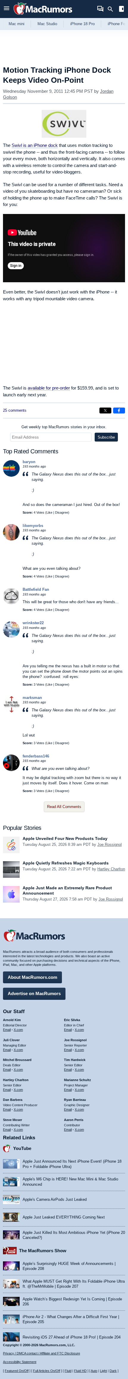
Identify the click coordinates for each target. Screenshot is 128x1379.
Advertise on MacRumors (34, 993)
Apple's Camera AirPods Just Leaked (55, 1199)
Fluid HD (80, 1370)
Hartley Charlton (111, 869)
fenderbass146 (36, 756)
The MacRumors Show (42, 1250)
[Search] (112, 9)
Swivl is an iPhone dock (35, 145)
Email (7, 1029)
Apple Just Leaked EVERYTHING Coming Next (64, 1217)
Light (103, 1370)
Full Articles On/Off (46, 1370)
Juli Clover (11, 1040)
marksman (32, 697)
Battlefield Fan (36, 589)
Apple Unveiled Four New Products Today (65, 838)
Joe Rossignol (109, 844)
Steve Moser (12, 1120)
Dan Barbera (12, 1099)
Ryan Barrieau (75, 1099)
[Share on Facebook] (119, 410)
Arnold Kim (12, 1020)
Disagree (61, 512)
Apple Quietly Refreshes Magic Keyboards (66, 863)
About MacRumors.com (32, 977)
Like (49, 512)
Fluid (68, 1370)
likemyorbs (33, 525)
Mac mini (16, 24)
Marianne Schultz (77, 1080)
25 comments (14, 410)
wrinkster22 (33, 623)
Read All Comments (64, 806)
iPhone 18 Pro (82, 24)
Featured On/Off (17, 1370)
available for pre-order (49, 387)
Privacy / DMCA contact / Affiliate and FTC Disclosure (41, 1353)
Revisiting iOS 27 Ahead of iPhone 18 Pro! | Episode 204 (72, 1337)
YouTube (22, 1148)
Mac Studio (47, 24)
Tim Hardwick (74, 1060)
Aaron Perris (73, 1120)
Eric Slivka (72, 1020)
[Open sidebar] (121, 9)
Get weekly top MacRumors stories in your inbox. (64, 427)
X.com (18, 1029)
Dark (113, 1370)
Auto (94, 1370)
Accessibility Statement (19, 1362)
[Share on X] (105, 410)
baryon (29, 462)
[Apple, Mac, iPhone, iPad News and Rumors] (43, 15)
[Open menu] (6, 9)
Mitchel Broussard (17, 1060)
